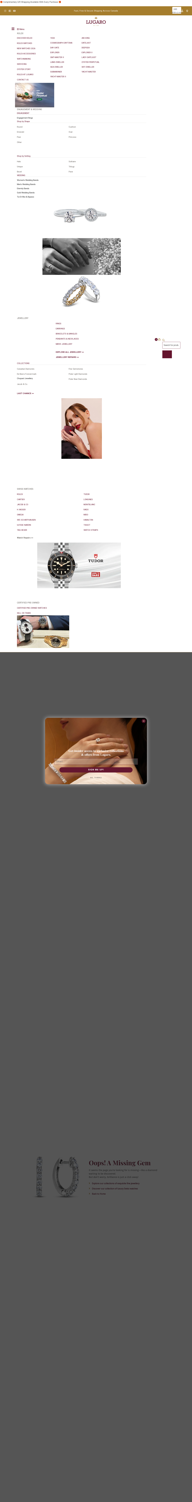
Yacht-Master (89, 72)
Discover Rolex (24, 38)
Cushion (72, 127)
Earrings (60, 328)
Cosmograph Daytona (61, 43)
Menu (21, 29)
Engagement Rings (25, 118)
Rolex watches (24, 43)
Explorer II (87, 52)
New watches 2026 (26, 48)
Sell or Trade (24, 613)
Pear (19, 137)
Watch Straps (91, 530)
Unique (20, 166)
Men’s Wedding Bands (26, 184)
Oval (70, 132)
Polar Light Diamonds (78, 374)
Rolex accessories (26, 53)
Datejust (86, 43)
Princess (72, 137)
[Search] (167, 354)
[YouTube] (14, 11)
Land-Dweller (57, 62)
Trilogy (71, 166)
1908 (52, 38)
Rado (86, 509)
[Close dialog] (144, 721)
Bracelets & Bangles (66, 334)
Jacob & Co (22, 504)
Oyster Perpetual (91, 62)
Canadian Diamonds (25, 369)
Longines (88, 499)
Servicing (22, 64)
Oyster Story (24, 69)
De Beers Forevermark (26, 374)
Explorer (54, 52)
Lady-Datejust (89, 57)
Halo (19, 161)
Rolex (20, 33)
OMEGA (20, 515)
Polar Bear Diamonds (78, 379)
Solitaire (72, 161)
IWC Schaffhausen (26, 520)
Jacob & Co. (22, 384)
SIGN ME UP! (96, 770)
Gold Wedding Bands (26, 192)
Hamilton (88, 520)
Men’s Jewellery (64, 344)
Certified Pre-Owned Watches (32, 608)
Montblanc (89, 504)
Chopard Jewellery (25, 378)
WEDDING (21, 175)
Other (19, 142)
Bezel (19, 172)
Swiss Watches (25, 489)
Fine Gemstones (76, 369)
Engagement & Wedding (29, 109)
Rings (58, 323)
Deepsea (86, 48)
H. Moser (21, 509)
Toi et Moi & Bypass (25, 197)
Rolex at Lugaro (25, 74)
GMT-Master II (57, 57)
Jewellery (22, 318)
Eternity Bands (23, 188)
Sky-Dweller (88, 67)
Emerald (20, 132)
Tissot (87, 525)
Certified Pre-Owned (28, 602)
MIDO (86, 515)
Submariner (56, 72)
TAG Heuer (22, 530)
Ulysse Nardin (24, 525)
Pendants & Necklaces (67, 339)
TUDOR (87, 494)
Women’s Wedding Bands (28, 180)
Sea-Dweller (56, 67)
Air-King (86, 38)
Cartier (21, 499)
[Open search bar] (163, 340)
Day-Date (54, 48)
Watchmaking (24, 59)
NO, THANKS (96, 778)
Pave (71, 172)
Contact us (23, 80)
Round (20, 127)
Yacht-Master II (58, 76)
